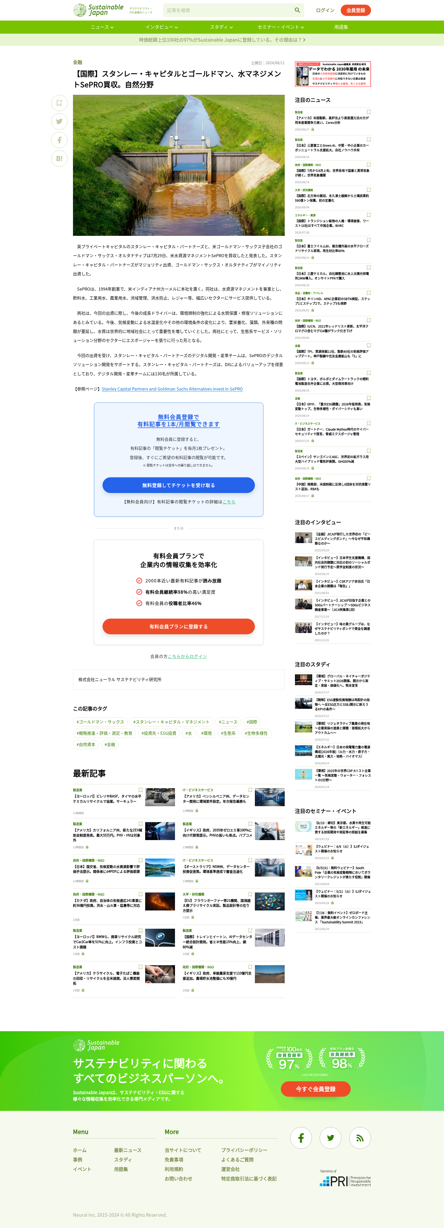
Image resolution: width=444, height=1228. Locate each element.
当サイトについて (183, 1150)
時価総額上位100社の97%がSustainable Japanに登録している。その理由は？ (221, 39)
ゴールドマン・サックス (101, 722)
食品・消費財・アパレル (309, 293)
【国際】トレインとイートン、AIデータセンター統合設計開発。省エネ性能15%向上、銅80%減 (217, 941)
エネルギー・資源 (305, 215)
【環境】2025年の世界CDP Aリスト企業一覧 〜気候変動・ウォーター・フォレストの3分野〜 (343, 775)
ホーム (80, 1150)
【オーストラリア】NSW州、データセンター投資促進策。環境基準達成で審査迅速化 (216, 869)
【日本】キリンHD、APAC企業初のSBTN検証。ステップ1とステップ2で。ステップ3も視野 (332, 300)
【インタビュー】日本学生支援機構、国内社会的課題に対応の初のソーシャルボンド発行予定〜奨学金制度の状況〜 (342, 562)
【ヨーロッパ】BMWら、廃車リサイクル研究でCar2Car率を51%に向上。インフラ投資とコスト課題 (107, 941)
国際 (253, 722)
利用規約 (174, 1169)
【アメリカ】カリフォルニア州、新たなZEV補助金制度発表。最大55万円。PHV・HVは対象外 (107, 834)
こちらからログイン (187, 656)
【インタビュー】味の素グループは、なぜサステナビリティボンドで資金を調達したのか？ (342, 628)
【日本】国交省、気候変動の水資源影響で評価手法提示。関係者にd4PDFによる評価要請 (106, 869)
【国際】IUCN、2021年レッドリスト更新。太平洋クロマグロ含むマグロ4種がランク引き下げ (331, 328)
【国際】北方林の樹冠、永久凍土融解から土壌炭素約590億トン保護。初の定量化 (332, 197)
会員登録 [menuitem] (356, 10)
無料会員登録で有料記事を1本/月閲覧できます (178, 420)
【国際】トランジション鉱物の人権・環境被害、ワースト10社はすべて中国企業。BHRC (332, 223)
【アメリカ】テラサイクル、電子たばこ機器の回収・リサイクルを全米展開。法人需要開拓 (106, 978)
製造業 (77, 790)
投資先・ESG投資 (160, 733)
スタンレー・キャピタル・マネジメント (173, 722)
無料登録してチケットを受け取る (178, 485)
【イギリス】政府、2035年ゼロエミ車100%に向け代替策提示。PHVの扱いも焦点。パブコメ (217, 832)
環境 (207, 733)
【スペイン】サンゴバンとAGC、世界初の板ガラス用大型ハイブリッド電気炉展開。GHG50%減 (332, 458)
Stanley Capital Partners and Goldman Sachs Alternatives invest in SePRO (172, 389)
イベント (82, 1169)
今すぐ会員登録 (316, 1088)
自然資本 (87, 744)
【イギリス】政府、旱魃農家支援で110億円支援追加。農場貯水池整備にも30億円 (217, 976)
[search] (297, 10)
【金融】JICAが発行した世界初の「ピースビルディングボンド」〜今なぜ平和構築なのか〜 (343, 538)
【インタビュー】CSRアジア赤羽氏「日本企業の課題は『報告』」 (342, 583)
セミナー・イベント (278, 26)
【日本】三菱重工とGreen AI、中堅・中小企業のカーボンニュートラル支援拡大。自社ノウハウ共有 (332, 147)
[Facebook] (301, 1138)
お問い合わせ (178, 1178)
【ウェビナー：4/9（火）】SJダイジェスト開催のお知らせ (342, 848)
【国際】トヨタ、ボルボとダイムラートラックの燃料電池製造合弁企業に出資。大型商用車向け (332, 381)
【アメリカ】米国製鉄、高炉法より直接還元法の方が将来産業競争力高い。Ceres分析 (332, 120)
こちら (229, 501)
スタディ (219, 26)
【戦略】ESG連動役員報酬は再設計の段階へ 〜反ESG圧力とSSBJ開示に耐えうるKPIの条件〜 (342, 704)
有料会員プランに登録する (179, 626)
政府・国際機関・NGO (88, 860)
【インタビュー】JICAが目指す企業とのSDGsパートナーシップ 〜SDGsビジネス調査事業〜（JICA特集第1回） (343, 605)
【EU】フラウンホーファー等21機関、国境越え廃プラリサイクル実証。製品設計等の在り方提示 (217, 905)
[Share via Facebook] (59, 140)
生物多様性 (257, 733)
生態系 (229, 733)
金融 (77, 62)
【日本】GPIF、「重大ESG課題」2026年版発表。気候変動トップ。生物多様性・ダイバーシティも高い (332, 406)
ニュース (100, 26)
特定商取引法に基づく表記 (249, 1178)
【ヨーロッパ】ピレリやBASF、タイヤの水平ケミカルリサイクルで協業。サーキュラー (107, 799)
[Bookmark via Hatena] (59, 158)
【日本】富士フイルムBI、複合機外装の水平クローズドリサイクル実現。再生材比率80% (332, 248)
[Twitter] (330, 1138)
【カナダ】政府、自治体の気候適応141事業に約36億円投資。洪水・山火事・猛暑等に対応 (107, 903)
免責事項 (174, 1159)
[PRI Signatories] (345, 1178)
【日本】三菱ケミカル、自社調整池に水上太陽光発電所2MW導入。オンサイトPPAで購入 (332, 275)
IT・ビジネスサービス (198, 790)
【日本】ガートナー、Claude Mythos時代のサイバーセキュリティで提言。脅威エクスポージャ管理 (332, 431)
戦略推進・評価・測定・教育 (105, 733)
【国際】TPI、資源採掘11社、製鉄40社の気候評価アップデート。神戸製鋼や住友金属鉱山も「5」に (332, 353)
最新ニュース (128, 1150)
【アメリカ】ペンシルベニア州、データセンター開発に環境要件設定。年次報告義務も (216, 799)
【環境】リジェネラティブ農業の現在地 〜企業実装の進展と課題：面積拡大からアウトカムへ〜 (342, 728)
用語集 (341, 26)
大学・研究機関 (193, 894)
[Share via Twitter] (59, 121)
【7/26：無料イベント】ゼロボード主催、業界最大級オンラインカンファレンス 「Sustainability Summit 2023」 (342, 917)
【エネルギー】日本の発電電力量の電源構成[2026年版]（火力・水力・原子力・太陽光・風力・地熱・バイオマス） (342, 751)
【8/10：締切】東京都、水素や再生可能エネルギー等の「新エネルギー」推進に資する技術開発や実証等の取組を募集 (343, 827)
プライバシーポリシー (244, 1150)
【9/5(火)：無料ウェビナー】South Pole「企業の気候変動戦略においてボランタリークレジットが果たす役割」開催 (343, 872)
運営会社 (230, 1169)
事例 (77, 1159)
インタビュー (159, 26)
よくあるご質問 (237, 1159)
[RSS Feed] (360, 1138)
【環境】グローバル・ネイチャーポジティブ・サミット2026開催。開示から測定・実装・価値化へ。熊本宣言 (342, 680)
